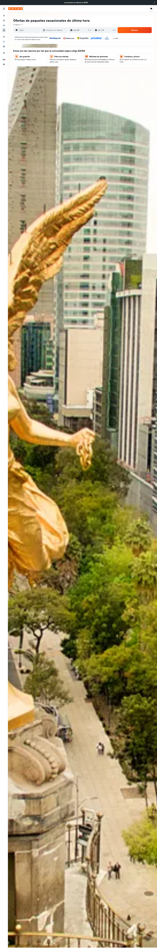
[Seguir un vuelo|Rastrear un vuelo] (4, 41)
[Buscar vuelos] (4, 15)
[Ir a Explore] (4, 36)
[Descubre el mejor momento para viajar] (4, 46)
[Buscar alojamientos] (4, 20)
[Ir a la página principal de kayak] (15, 8)
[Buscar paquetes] (4, 30)
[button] (154, 2)
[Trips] (4, 53)
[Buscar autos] (4, 25)
